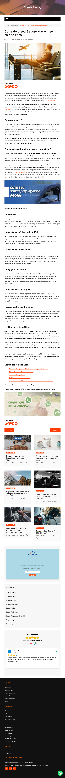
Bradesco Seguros (10, 719)
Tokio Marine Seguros (10, 741)
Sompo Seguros (9, 736)
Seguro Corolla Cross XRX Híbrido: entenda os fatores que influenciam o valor (16, 530)
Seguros (10, 727)
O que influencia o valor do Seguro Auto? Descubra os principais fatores (46, 497)
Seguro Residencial (12, 612)
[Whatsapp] (12, 86)
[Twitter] (16, 86)
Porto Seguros (8, 733)
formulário (7, 109)
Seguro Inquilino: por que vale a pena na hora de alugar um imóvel (47, 458)
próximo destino (50, 100)
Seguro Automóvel (11, 596)
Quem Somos (8, 751)
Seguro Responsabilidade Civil (15, 616)
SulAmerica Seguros (10, 738)
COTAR (32, 575)
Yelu (6, 727)
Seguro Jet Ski (10, 608)
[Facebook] (6, 86)
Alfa (7, 39)
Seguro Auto (8, 687)
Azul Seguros (8, 716)
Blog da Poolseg (32, 7)
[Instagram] (9, 86)
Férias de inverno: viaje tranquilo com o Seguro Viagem (15, 458)
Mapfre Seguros (9, 730)
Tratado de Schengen (20, 172)
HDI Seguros (8, 722)
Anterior (10, 430)
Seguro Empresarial (12, 604)
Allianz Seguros (9, 711)
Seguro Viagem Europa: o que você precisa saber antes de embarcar (17, 494)
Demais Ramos (10, 592)
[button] (60, 773)
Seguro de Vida (11, 600)
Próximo (54, 430)
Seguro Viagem (11, 620)
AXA (6, 713)
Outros (6, 701)
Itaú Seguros (8, 724)
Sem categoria (29, 39)
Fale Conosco (8, 753)
